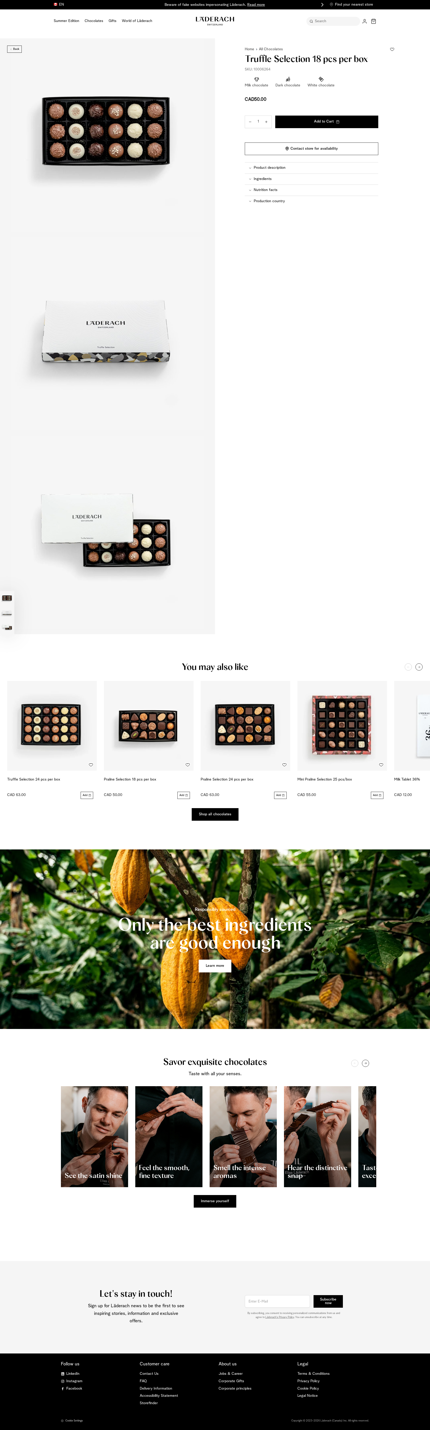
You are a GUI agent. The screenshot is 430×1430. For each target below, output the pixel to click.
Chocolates (94, 21)
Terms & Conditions (313, 1374)
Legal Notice (307, 1396)
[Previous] (408, 667)
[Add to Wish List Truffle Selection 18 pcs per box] (392, 49)
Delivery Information (156, 1389)
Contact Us (149, 1374)
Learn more (215, 966)
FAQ (143, 1381)
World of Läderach (137, 21)
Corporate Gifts (231, 1381)
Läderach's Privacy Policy (279, 1317)
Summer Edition (66, 21)
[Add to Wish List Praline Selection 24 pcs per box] (284, 765)
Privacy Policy (308, 1381)
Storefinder (149, 1403)
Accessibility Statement (159, 1396)
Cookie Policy (308, 1389)
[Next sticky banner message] (321, 4)
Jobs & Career (231, 1374)
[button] (311, 167)
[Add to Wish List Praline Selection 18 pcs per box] (188, 765)
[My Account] (364, 21)
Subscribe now (328, 1301)
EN (61, 5)
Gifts (112, 21)
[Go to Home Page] (215, 21)
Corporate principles (235, 1389)
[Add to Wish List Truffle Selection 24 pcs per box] (91, 765)
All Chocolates (271, 49)
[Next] (419, 667)
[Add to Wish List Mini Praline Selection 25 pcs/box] (381, 765)
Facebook (74, 1389)
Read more (256, 5)
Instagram (74, 1381)
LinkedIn (73, 1374)
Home (249, 49)
